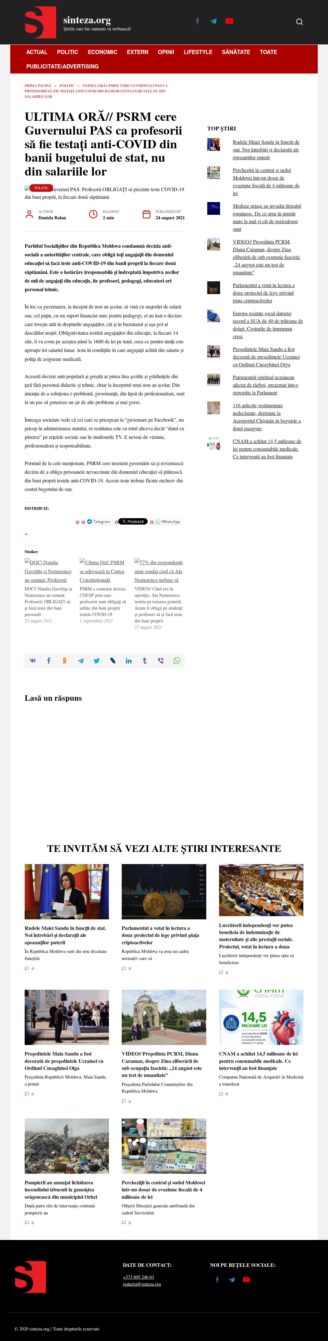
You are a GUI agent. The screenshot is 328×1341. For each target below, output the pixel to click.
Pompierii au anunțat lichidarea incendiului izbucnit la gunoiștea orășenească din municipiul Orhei (61, 1189)
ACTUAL (36, 52)
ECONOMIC (102, 52)
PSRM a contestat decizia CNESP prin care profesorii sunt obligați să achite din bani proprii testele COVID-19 (103, 601)
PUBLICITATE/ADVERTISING (62, 66)
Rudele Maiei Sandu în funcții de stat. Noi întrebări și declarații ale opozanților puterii (266, 149)
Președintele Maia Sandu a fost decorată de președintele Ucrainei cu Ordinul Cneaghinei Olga (266, 357)
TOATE (268, 52)
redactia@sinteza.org (142, 1284)
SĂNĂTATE (236, 52)
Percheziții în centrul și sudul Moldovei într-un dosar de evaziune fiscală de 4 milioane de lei (163, 1189)
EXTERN (137, 52)
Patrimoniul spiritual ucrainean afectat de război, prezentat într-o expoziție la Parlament (265, 385)
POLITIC (67, 52)
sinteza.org (87, 19)
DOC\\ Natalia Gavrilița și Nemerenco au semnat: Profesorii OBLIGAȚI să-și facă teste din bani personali (48, 601)
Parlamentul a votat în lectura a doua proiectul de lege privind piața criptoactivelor (264, 293)
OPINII (166, 52)
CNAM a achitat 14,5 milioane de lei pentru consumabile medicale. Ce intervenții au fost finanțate (267, 449)
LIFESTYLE (198, 52)
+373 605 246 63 (138, 1277)
